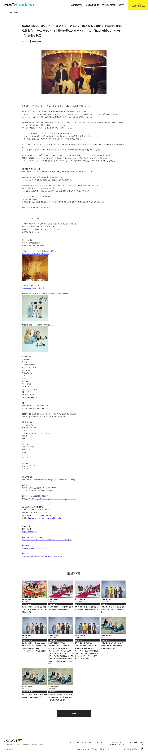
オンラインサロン (87, 742)
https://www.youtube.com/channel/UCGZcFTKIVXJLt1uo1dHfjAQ (47, 540)
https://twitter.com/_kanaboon (33, 548)
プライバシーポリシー (114, 749)
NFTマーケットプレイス (117, 745)
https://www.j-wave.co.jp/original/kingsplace (45, 518)
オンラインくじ (100, 742)
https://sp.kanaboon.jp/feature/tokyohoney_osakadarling (54, 499)
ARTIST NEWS (14, 12)
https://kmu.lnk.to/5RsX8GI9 (33, 288)
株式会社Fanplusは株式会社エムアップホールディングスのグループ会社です (24, 744)
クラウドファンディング (114, 742)
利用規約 (94, 749)
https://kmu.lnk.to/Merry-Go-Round (35, 254)
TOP (5, 12)
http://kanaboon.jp (29, 532)
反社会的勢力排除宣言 (131, 749)
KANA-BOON (36, 41)
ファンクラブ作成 (74, 742)
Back (74, 713)
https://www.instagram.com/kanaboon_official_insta (42, 556)
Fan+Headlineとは (83, 749)
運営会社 (102, 749)
